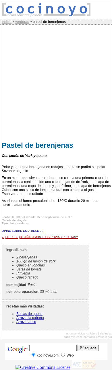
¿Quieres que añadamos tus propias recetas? (40, 237)
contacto (89, 336)
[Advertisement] (56, 82)
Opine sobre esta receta (22, 230)
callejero (91, 333)
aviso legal (105, 336)
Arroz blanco (26, 322)
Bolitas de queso (29, 314)
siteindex (106, 333)
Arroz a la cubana (30, 318)
